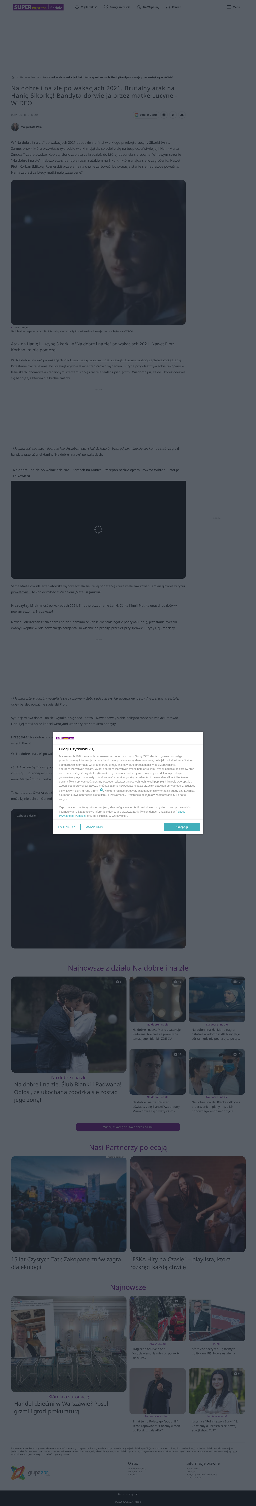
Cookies (81, 815)
